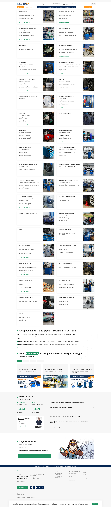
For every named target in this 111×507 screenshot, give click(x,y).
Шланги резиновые (23, 319)
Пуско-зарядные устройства (65, 218)
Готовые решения (50, 7)
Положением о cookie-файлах (58, 504)
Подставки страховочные (64, 198)
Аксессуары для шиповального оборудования (29, 299)
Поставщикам (72, 480)
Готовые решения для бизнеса (59, 471)
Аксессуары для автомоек (64, 13)
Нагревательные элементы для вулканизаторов (29, 70)
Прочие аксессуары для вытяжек (66, 252)
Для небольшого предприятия (58, 477)
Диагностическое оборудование (27, 79)
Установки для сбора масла (25, 188)
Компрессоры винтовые (24, 134)
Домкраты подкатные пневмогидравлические (68, 86)
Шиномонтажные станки (65, 280)
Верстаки (21, 151)
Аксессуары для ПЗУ (63, 215)
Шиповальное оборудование (26, 297)
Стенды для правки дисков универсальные (28, 268)
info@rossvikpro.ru (21, 481)
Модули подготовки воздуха (25, 288)
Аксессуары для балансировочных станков (68, 30)
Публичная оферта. (20, 493)
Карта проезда (33, 477)
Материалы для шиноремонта (66, 130)
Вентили (60, 47)
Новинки (73, 7)
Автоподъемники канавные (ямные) (26, 15)
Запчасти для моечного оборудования (67, 152)
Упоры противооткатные (64, 200)
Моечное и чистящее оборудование (67, 147)
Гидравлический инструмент (65, 182)
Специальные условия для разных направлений (74, 471)
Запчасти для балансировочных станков (67, 35)
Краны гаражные (62, 67)
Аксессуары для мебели (24, 149)
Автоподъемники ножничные (25, 16)
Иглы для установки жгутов (65, 100)
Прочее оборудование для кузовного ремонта (69, 185)
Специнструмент (41, 7)
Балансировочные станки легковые (66, 33)
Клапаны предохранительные (25, 287)
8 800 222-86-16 (22, 478)
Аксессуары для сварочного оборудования (68, 231)
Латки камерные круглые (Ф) (65, 138)
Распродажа (67, 7)
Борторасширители (23, 45)
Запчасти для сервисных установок (26, 249)
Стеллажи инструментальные (25, 155)
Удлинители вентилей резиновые (66, 53)
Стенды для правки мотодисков (25, 272)
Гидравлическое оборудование (66, 62)
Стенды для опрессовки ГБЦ (25, 253)
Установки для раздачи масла (25, 187)
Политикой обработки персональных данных (77, 504)
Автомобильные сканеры (24, 81)
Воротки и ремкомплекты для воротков (27, 120)
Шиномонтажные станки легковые (66, 287)
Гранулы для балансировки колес (26, 30)
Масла (60, 16)
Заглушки (21, 284)
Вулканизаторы (22, 62)
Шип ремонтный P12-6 (63, 301)
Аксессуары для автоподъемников (26, 19)
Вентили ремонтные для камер (65, 134)
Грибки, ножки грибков (64, 135)
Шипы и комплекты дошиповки (66, 297)
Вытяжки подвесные (63, 249)
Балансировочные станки (65, 28)
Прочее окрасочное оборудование (26, 204)
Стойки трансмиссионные (64, 70)
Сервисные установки (24, 245)
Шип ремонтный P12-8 (63, 304)
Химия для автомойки (63, 18)
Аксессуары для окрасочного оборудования (28, 198)
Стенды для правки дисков (25, 263)
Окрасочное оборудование (25, 196)
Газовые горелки (22, 121)
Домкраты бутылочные (63, 83)
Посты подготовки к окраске (25, 203)
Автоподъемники (23, 11)
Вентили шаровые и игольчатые (26, 282)
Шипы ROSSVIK (59, 7)
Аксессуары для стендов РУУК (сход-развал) (68, 265)
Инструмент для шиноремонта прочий (67, 101)
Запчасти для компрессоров (25, 132)
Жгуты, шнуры (62, 137)
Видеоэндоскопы (22, 84)
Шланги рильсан (22, 320)
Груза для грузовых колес (24, 32)
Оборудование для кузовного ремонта (68, 180)
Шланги (21, 313)
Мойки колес (21, 168)
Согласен (95, 503)
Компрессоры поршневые (24, 135)
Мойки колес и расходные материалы (28, 164)
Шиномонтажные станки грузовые (66, 285)
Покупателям (85, 470)
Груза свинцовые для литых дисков (26, 35)
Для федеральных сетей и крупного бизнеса (60, 479)
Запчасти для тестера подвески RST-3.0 (67, 166)
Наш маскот (57, 482)
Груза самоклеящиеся (23, 33)
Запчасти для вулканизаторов (25, 67)
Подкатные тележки (23, 152)
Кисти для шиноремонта (64, 103)
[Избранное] (86, 3)
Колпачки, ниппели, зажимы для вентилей (68, 49)
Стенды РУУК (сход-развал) (65, 263)
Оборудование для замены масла (27, 180)
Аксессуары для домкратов (64, 81)
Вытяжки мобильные (63, 247)
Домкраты (61, 79)
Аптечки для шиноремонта (64, 132)
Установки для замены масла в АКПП (27, 255)
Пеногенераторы (62, 154)
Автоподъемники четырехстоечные (26, 18)
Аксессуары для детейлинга (65, 15)
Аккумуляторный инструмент (25, 115)
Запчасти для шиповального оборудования (28, 301)
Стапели (60, 187)
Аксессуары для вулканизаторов (26, 64)
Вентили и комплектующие (65, 45)
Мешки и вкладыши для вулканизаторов (27, 69)
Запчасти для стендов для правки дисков (28, 267)
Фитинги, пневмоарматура (25, 280)
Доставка (85, 474)
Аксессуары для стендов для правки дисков (28, 265)
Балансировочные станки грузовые (66, 32)
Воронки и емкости (23, 118)
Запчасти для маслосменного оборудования (28, 184)
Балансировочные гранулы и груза (27, 28)
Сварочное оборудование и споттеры (67, 235)
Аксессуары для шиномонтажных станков (68, 282)
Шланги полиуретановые (24, 317)
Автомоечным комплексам (74, 477)
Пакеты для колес (22, 100)
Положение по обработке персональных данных (26, 497)
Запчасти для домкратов (64, 87)
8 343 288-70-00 (22, 477)
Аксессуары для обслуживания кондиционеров (29, 247)
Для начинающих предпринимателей (59, 474)
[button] (92, 361)
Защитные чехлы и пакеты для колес (28, 96)
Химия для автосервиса (64, 19)
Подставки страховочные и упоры (67, 196)
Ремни (20, 229)
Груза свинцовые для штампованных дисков (28, 36)
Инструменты (22, 113)
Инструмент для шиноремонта (66, 96)
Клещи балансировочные (64, 104)
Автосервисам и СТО (73, 473)
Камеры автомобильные (65, 113)
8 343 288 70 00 (66, 3)
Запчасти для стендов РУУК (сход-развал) (68, 267)
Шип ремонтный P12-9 (63, 305)
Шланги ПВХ (21, 315)
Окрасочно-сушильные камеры (25, 201)
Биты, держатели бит (23, 117)
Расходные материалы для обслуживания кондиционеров (28, 251)
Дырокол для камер (63, 98)
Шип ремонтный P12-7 (63, 302)
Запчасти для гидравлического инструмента (68, 184)
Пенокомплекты (62, 155)
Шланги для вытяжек (63, 253)
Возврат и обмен (86, 476)
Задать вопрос (22, 426)
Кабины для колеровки (24, 200)
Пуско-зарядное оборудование (66, 213)
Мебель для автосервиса (25, 147)
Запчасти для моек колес (24, 166)
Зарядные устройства (63, 217)
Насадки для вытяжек (63, 250)
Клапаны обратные (23, 285)
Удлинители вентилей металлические (67, 50)
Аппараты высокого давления (65, 151)
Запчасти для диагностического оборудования (29, 87)
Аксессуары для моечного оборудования (67, 149)
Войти (34, 455)
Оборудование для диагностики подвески (69, 164)
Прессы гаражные (62, 69)
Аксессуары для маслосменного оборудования (29, 182)
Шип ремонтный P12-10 (63, 299)
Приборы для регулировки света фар (28, 213)
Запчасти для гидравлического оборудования (68, 66)
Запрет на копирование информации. (31, 493)
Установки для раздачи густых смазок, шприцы (29, 185)
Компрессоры (22, 130)
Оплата (84, 472)
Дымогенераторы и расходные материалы (28, 86)
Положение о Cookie (20, 494)
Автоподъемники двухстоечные (25, 13)
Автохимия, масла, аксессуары (66, 11)
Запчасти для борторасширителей (26, 49)
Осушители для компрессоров (25, 137)
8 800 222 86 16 (66, 4)
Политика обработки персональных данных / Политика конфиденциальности (31, 495)
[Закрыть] (100, 502)
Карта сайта (85, 478)
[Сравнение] (84, 3)
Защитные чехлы (22, 98)
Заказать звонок (22, 487)
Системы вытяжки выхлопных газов (67, 245)
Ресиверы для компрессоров (25, 138)
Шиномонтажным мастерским (72, 476)
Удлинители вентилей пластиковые (66, 52)
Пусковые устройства (63, 220)
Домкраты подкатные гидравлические (67, 84)
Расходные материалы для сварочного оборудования (67, 234)
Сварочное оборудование (65, 229)
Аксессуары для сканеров (24, 83)
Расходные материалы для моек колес (27, 169)
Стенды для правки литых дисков (26, 270)
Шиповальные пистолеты (24, 302)
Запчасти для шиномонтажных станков (67, 284)
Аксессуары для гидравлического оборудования (69, 64)
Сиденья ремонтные (23, 154)
